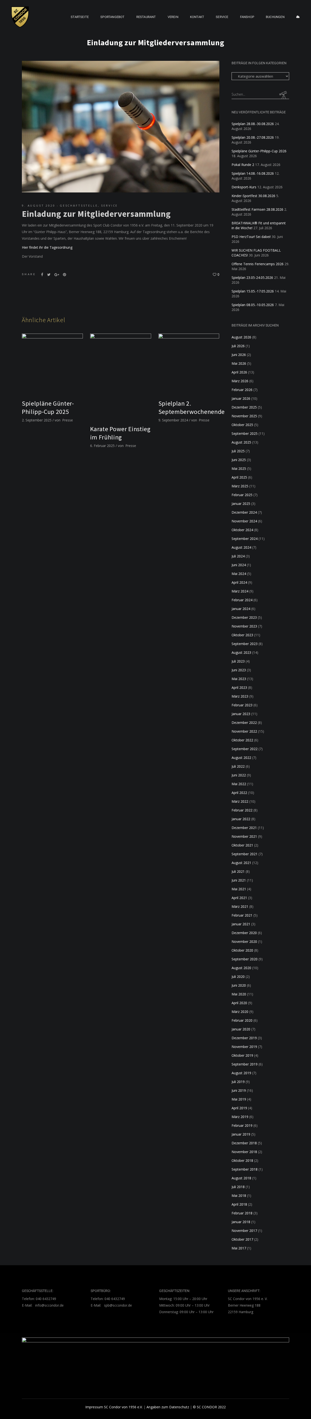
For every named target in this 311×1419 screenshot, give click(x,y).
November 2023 (244, 626)
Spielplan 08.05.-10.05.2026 (253, 304)
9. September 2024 (173, 420)
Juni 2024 (239, 565)
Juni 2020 (239, 985)
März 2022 (240, 801)
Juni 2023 (239, 670)
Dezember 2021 (244, 827)
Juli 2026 (238, 346)
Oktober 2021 (242, 845)
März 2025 (240, 486)
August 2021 (241, 862)
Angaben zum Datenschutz (168, 1407)
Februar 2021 (242, 915)
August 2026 (241, 337)
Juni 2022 (239, 775)
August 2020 (241, 967)
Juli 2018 (238, 1186)
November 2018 (244, 1151)
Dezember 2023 (244, 617)
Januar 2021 (241, 924)
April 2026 (239, 372)
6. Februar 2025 (102, 445)
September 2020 (245, 959)
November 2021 (244, 836)
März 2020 (240, 1011)
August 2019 (241, 1073)
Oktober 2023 (242, 635)
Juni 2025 (239, 459)
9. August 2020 (38, 205)
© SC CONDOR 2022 (209, 1407)
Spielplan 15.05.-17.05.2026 (253, 291)
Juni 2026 (239, 354)
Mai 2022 (239, 784)
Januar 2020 (241, 1029)
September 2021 (245, 854)
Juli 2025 (238, 451)
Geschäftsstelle (79, 205)
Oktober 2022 (242, 740)
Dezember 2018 (244, 1143)
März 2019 (240, 1116)
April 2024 (239, 582)
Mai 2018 (239, 1195)
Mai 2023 (239, 678)
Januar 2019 (241, 1134)
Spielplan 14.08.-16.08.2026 (253, 173)
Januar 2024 (241, 608)
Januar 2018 (241, 1221)
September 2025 (245, 433)
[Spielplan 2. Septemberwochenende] (188, 364)
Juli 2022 (238, 766)
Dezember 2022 (244, 722)
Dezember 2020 (244, 932)
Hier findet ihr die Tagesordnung (47, 247)
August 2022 (241, 757)
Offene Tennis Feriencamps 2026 (258, 264)
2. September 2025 (37, 420)
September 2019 (245, 1064)
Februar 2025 (242, 494)
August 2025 (241, 442)
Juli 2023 (238, 661)
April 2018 (239, 1204)
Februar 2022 (242, 810)
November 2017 (244, 1230)
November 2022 (244, 731)
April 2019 (239, 1108)
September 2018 (245, 1169)
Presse (67, 420)
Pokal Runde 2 (243, 164)
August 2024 (241, 547)
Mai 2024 (239, 573)
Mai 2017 (239, 1248)
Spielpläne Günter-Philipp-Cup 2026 (259, 151)
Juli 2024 (238, 556)
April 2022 (239, 792)
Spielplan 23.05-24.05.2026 (252, 277)
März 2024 (240, 591)
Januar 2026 (241, 398)
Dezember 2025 (244, 407)
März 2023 (240, 696)
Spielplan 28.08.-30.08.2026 (253, 123)
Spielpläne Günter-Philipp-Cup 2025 (48, 407)
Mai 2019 (239, 1099)
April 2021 (239, 897)
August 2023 (241, 652)
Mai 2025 (239, 468)
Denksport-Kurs (244, 187)
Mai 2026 (239, 363)
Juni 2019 (239, 1090)
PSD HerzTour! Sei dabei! (251, 236)
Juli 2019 (238, 1081)
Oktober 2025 (242, 424)
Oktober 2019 (242, 1055)
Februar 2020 (242, 1020)
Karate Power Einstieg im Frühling (120, 433)
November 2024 (244, 521)
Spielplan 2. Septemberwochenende (191, 407)
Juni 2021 (239, 880)
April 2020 (239, 1003)
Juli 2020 (238, 976)
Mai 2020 (239, 994)
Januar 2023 (241, 713)
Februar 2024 (242, 600)
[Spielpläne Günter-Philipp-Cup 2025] (52, 364)
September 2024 (245, 538)
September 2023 (245, 643)
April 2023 (239, 687)
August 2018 (241, 1178)
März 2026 (240, 381)
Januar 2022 (241, 819)
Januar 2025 (241, 503)
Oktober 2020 (242, 950)
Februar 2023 (242, 705)
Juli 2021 (238, 871)
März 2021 (240, 906)
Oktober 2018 (242, 1160)
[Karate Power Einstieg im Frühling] (120, 377)
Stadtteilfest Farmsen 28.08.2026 (257, 209)
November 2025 (244, 416)
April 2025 (239, 477)
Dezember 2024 (244, 512)
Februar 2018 (242, 1213)
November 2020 (244, 941)
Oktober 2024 (242, 530)
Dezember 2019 (244, 1038)
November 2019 (244, 1046)
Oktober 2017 (242, 1239)
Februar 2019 (242, 1125)
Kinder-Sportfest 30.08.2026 (253, 195)
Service (109, 205)
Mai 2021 (239, 889)
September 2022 (245, 748)
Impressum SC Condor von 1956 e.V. (114, 1407)
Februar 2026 (242, 389)
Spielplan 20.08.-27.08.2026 (253, 137)
